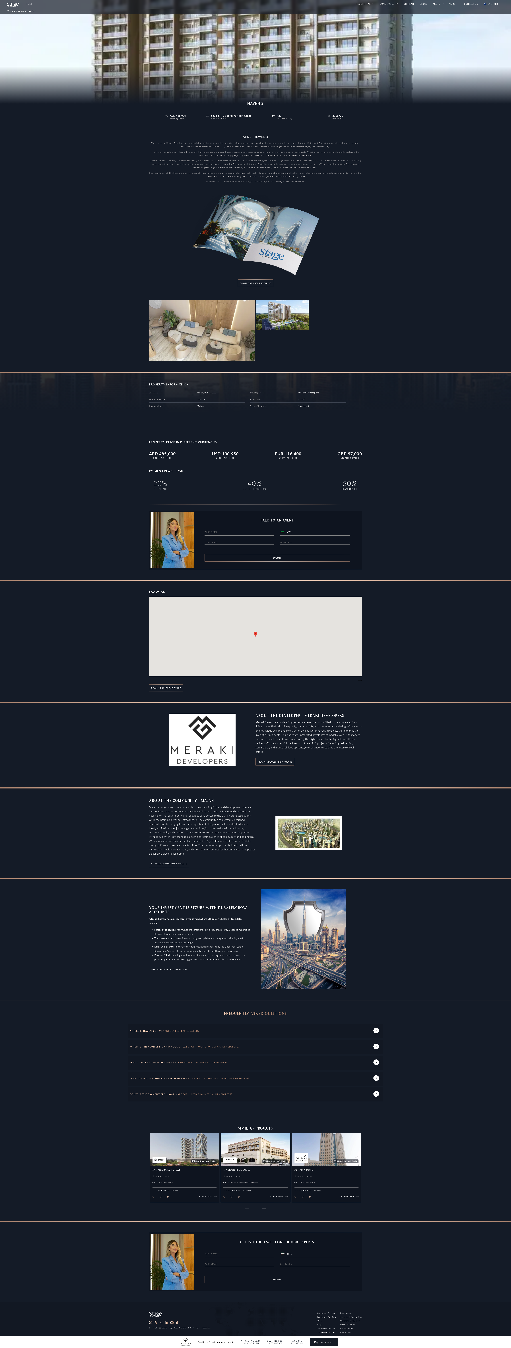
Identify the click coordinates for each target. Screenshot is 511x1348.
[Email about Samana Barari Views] (160, 1196)
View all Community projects (169, 864)
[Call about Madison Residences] (224, 1196)
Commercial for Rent (326, 1332)
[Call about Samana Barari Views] (153, 1196)
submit (277, 558)
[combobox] (283, 532)
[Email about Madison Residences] (231, 1196)
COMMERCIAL (387, 4)
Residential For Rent (326, 1317)
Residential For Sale (326, 1313)
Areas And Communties (351, 1317)
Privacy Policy (346, 1328)
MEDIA (436, 4)
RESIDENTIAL (363, 4)
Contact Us (345, 1332)
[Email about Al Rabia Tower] (302, 1196)
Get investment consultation (169, 969)
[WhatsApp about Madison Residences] (239, 1196)
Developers (345, 1313)
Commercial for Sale (326, 1328)
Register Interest (323, 1342)
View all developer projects (275, 762)
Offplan (320, 1321)
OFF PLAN (408, 4)
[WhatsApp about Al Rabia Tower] (310, 1196)
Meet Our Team (347, 1325)
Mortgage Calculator (350, 1321)
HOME (29, 4)
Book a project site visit (166, 688)
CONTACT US (471, 4)
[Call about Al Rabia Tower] (295, 1196)
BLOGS (423, 4)
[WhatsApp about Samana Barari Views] (168, 1196)
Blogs (319, 1325)
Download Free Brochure (255, 283)
